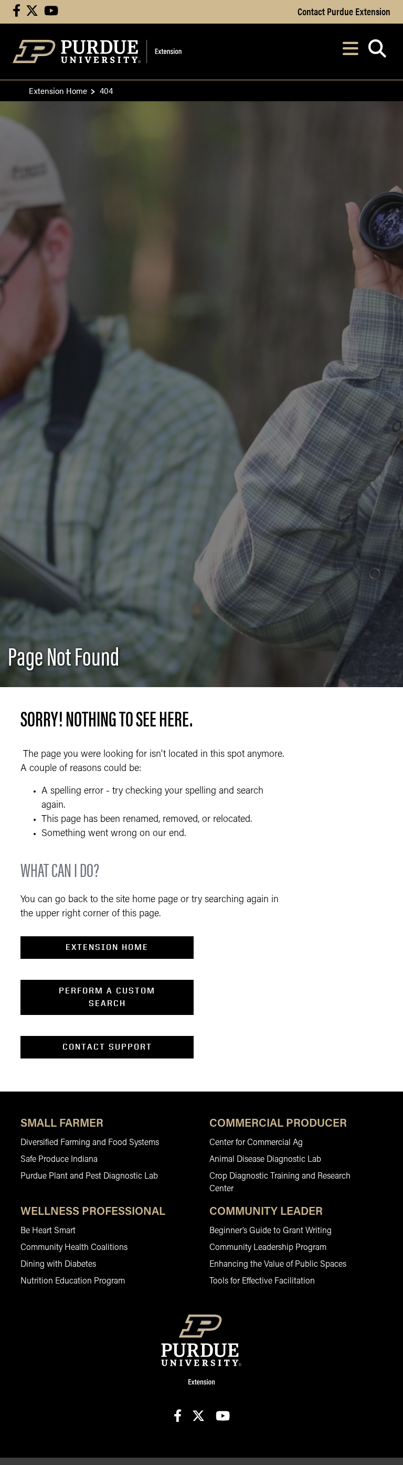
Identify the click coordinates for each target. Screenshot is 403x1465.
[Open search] (377, 51)
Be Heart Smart (48, 1231)
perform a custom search (107, 997)
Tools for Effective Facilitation (262, 1281)
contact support (107, 1047)
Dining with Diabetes (58, 1264)
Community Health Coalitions (74, 1248)
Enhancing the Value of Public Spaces (277, 1264)
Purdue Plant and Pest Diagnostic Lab (89, 1176)
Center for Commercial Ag (256, 1143)
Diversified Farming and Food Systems (89, 1143)
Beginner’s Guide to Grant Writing (270, 1231)
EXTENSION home (107, 947)
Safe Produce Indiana (59, 1160)
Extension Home (58, 90)
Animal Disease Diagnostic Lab (265, 1160)
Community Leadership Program (267, 1248)
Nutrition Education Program (72, 1281)
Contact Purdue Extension (344, 11)
